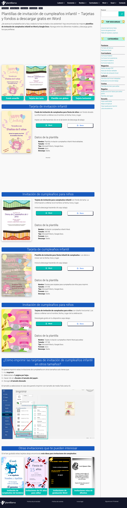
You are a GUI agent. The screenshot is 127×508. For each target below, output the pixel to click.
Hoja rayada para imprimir (109, 106)
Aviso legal (80, 501)
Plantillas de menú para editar (110, 86)
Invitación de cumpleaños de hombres (12, 491)
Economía (70, 3)
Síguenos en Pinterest (111, 501)
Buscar (103, 10)
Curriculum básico (106, 56)
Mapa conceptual (106, 104)
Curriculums (93, 3)
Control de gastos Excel (108, 30)
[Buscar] (121, 13)
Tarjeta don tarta (36, 98)
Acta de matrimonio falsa (109, 28)
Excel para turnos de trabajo (109, 81)
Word (104, 3)
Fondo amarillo (12, 98)
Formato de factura (107, 48)
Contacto (122, 3)
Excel (112, 3)
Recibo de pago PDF (107, 68)
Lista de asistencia (106, 108)
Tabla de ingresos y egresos (109, 33)
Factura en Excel (106, 50)
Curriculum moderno (107, 60)
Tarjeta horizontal (83, 98)
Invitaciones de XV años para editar (36, 491)
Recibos (82, 3)
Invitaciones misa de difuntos (83, 491)
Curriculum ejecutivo (107, 63)
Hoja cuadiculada (106, 101)
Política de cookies (57, 501)
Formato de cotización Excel (109, 73)
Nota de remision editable (109, 70)
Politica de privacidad (33, 501)
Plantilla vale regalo (107, 96)
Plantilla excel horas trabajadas (110, 78)
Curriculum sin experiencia (109, 58)
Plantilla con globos (59, 98)
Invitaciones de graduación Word (59, 491)
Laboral (60, 3)
